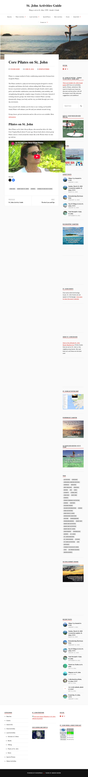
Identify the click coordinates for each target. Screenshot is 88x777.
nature (66, 518)
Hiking (10, 744)
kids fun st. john (69, 513)
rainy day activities (70, 526)
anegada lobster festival (72, 482)
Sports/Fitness (47, 17)
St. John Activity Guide (16, 202)
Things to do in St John (45, 188)
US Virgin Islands (74, 549)
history (72, 502)
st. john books (68, 539)
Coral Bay (74, 492)
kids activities (68, 510)
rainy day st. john (23, 188)
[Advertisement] (75, 270)
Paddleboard (74, 518)
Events (68, 17)
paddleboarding (69, 521)
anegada (74, 479)
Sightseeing (67, 531)
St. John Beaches (69, 536)
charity (66, 492)
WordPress (39, 773)
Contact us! (43, 22)
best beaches (68, 487)
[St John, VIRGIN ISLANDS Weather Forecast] (44, 718)
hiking (66, 502)
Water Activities (20, 17)
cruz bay (12, 188)
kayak (80, 508)
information (12, 117)
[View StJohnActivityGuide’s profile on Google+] (67, 69)
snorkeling (76, 531)
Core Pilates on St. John (28, 62)
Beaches (9, 17)
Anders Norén (56, 773)
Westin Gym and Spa (48, 202)
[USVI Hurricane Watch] (38, 738)
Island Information (70, 508)
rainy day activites (70, 523)
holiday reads (68, 505)
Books (10, 740)
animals (66, 484)
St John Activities (69, 541)
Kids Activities (58, 17)
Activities (67, 479)
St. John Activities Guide (44, 5)
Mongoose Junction (70, 515)
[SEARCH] (81, 106)
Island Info (76, 17)
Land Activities (33, 17)
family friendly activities (71, 500)
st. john (72, 534)
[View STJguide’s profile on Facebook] (63, 69)
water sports (68, 552)
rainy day (79, 521)
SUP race (66, 544)
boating (76, 487)
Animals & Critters (13, 736)
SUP (78, 541)
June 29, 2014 (29, 69)
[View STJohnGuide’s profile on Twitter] (65, 69)
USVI (65, 549)
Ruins (9, 753)
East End (74, 495)
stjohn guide (15, 69)
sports (33, 188)
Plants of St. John (13, 749)
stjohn (77, 539)
